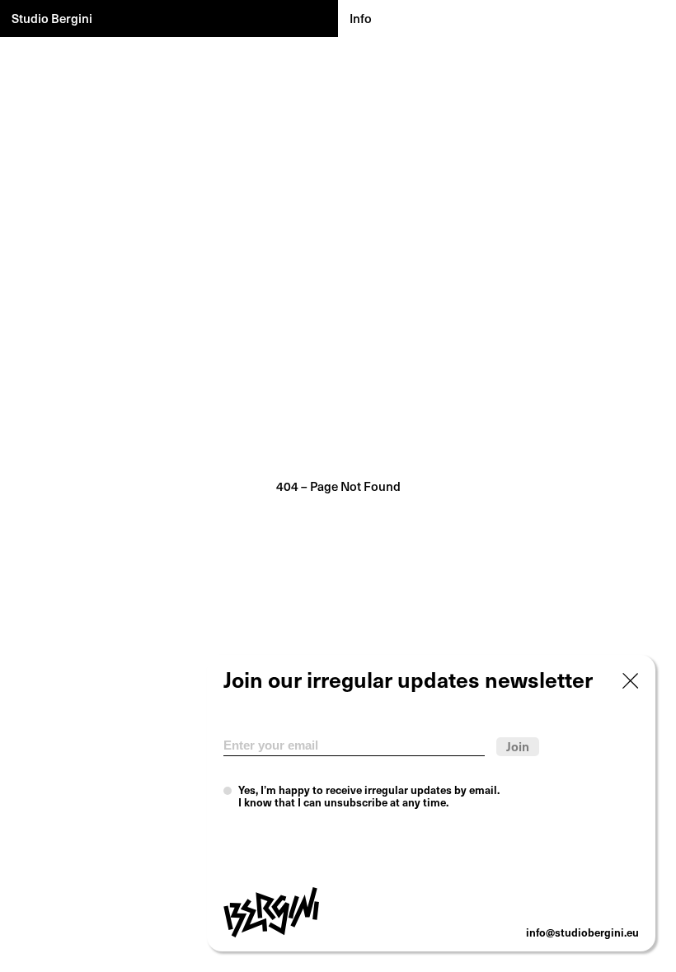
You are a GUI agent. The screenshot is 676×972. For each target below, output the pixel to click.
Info (361, 17)
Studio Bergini (52, 17)
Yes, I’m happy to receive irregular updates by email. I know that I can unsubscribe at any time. (369, 796)
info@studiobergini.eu (582, 932)
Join (517, 746)
